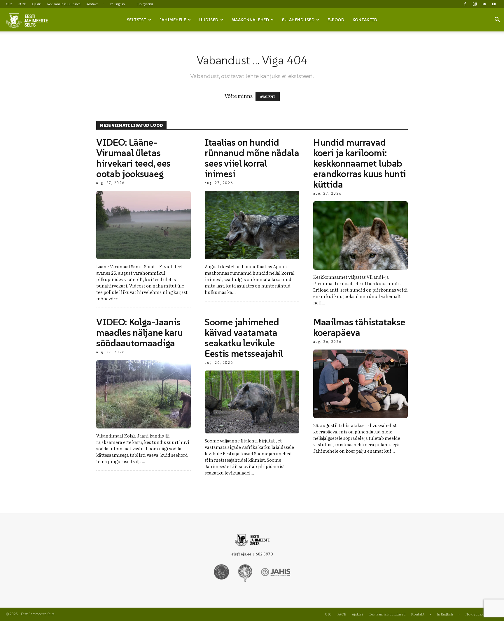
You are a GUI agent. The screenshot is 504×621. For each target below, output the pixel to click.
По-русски (145, 3)
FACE (22, 3)
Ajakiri (36, 3)
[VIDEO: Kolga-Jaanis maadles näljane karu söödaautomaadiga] (143, 394)
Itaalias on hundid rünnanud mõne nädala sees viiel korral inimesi (252, 158)
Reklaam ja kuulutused (63, 3)
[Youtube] (493, 4)
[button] (497, 20)
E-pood (336, 19)
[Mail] (484, 4)
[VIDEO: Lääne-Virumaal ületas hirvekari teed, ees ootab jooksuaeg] (143, 225)
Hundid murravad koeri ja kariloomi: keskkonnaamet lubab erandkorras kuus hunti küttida (359, 163)
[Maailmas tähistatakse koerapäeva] (360, 384)
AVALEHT (267, 96)
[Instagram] (474, 4)
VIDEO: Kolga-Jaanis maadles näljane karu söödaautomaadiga (139, 332)
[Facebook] (465, 4)
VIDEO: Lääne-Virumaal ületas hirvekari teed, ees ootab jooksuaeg (133, 158)
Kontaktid (365, 19)
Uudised (208, 19)
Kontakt (92, 3)
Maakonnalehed (250, 19)
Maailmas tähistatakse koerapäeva (359, 327)
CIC (9, 3)
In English (117, 3)
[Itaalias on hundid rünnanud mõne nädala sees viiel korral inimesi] (252, 225)
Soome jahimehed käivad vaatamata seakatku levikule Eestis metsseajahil (244, 337)
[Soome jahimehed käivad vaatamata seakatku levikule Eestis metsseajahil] (252, 402)
